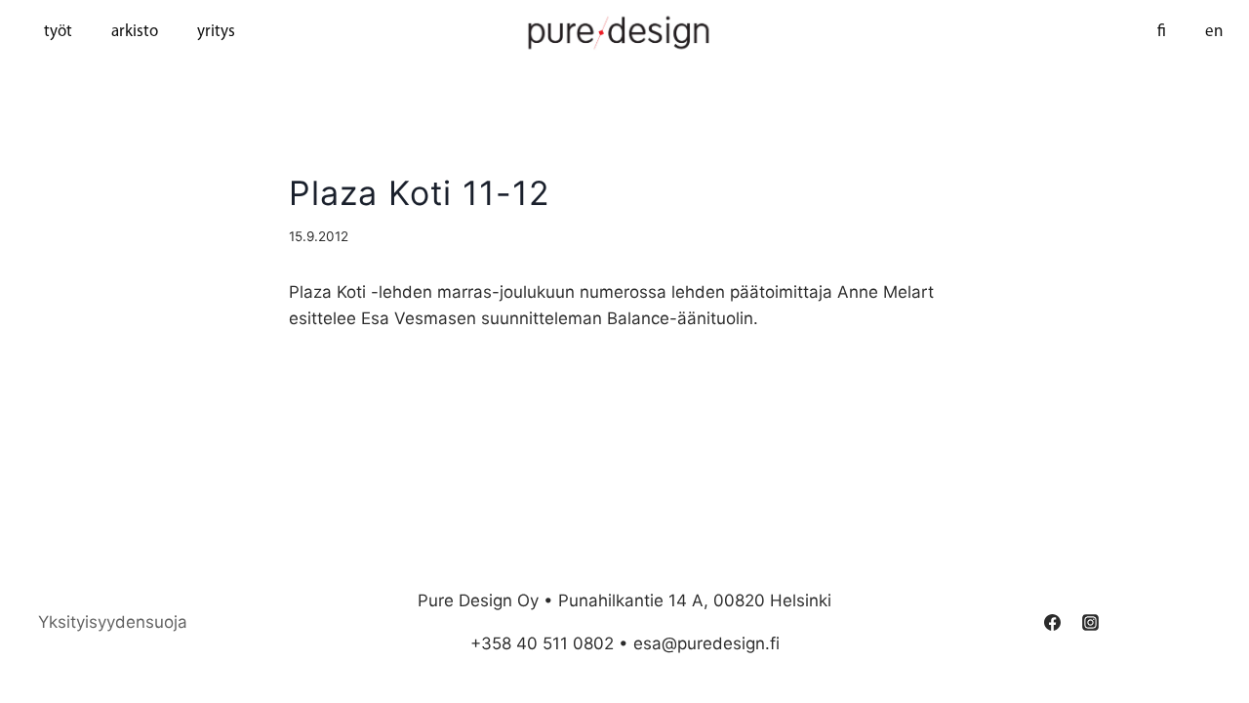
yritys (216, 31)
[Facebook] (1052, 622)
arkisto (134, 31)
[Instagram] (1091, 622)
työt (58, 31)
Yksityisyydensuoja (112, 622)
